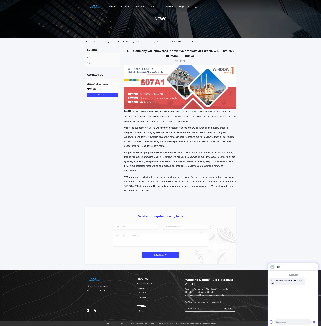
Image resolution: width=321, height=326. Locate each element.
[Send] (315, 322)
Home (112, 6)
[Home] (95, 6)
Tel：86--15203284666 (98, 286)
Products (124, 6)
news (99, 42)
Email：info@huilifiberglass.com (102, 291)
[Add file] (271, 322)
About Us (139, 6)
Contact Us (155, 6)
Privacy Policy (110, 323)
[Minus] (314, 266)
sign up (229, 309)
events (169, 6)
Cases (89, 63)
